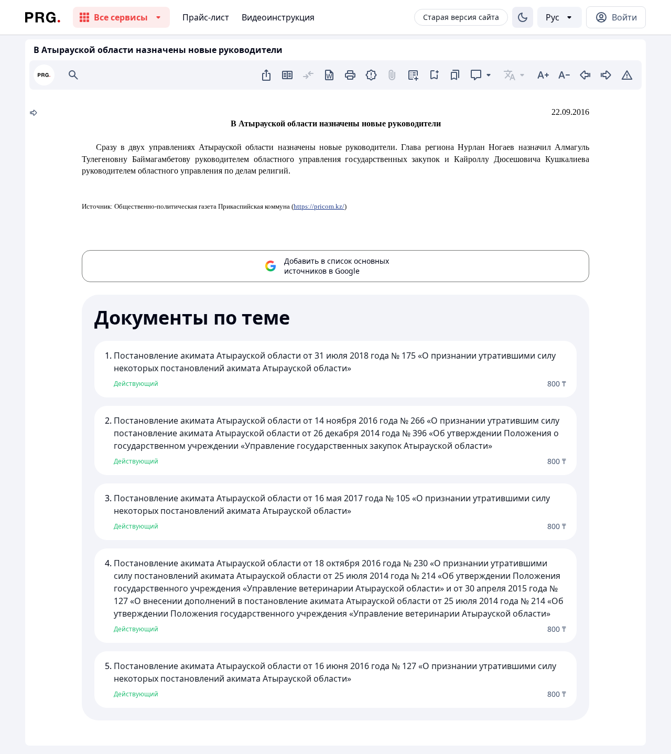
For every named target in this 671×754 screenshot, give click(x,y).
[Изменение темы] (522, 17)
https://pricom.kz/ (319, 206)
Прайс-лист (205, 17)
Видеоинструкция (278, 17)
